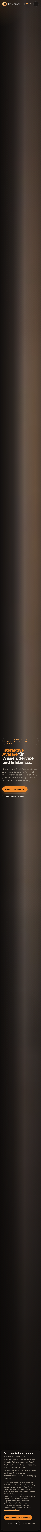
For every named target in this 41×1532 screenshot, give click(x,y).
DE (27, 4)
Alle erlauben (11, 1524)
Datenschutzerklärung (12, 1510)
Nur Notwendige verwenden (18, 1518)
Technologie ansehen (14, 796)
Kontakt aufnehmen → (15, 789)
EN (31, 4)
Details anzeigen (28, 1524)
